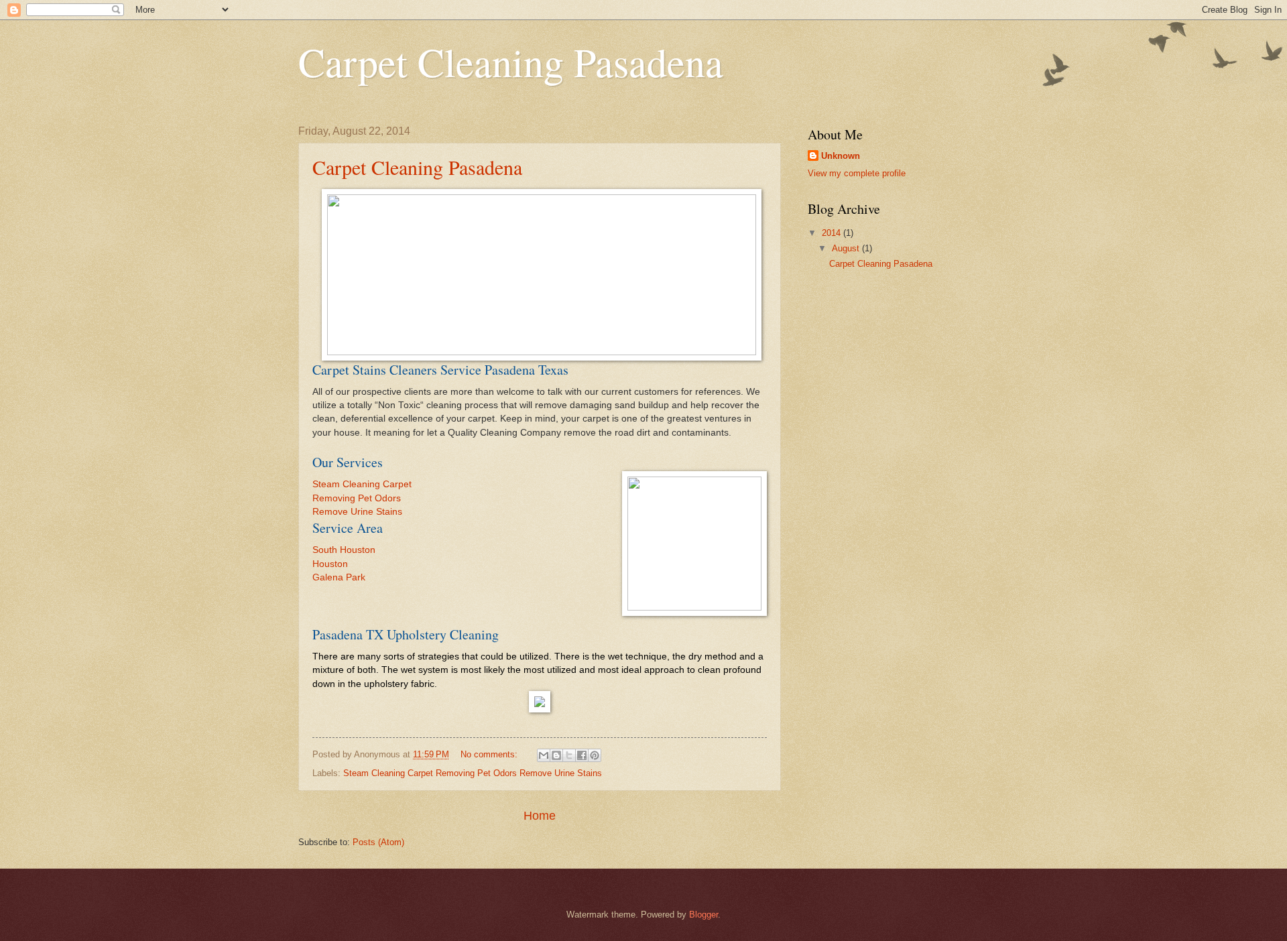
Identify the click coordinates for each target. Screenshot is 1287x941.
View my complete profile (857, 173)
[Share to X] (569, 755)
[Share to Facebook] (582, 755)
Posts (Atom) (378, 842)
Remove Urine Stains (357, 512)
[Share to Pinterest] (594, 755)
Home (540, 815)
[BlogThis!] (556, 755)
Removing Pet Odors (356, 498)
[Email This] (543, 755)
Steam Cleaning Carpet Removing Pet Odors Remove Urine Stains (472, 773)
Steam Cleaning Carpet (362, 484)
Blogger (703, 914)
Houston (330, 564)
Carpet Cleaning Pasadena (417, 166)
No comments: (490, 754)
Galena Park (338, 577)
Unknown (840, 156)
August (847, 248)
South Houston (343, 550)
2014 (832, 233)
